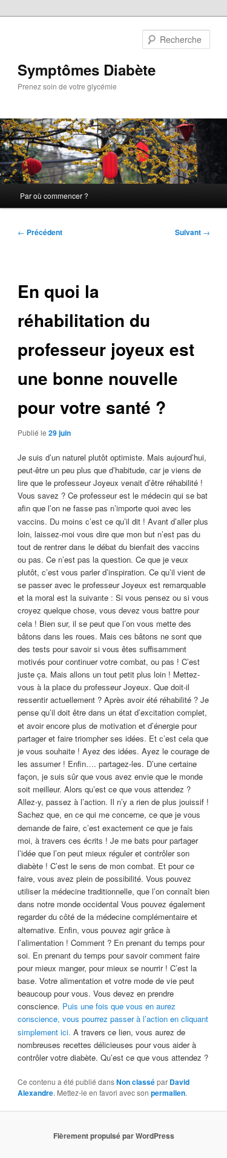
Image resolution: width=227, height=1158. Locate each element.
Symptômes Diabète (87, 69)
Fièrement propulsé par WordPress (113, 1135)
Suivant (192, 232)
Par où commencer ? (54, 195)
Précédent (40, 232)
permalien (168, 1092)
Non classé (135, 1081)
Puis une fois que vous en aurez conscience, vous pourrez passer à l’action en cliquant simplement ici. (113, 1018)
